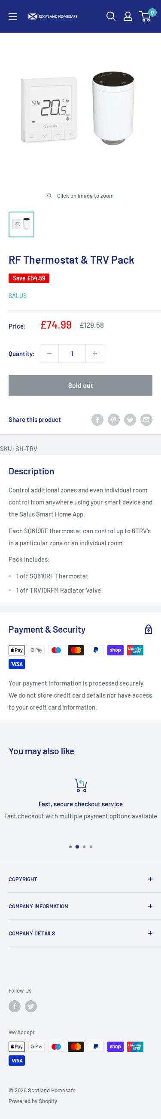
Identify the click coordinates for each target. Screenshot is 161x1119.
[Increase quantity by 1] (95, 353)
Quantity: (22, 353)
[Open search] (111, 16)
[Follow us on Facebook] (15, 1006)
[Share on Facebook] (97, 419)
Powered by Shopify (33, 1100)
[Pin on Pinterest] (114, 419)
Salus (18, 295)
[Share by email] (146, 419)
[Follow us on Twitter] (31, 1006)
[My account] (128, 16)
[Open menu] (13, 16)
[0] (145, 16)
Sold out (80, 385)
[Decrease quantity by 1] (49, 353)
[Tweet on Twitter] (130, 419)
